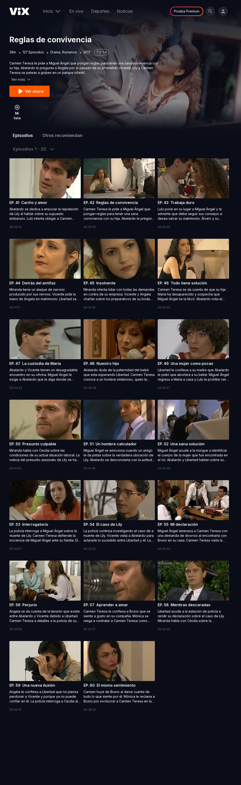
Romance (69, 52)
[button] (45, 193)
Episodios (23, 135)
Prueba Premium (186, 11)
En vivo (76, 11)
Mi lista (17, 115)
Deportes (100, 11)
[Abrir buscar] (210, 11)
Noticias (125, 11)
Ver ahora (34, 91)
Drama (55, 52)
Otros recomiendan (62, 135)
